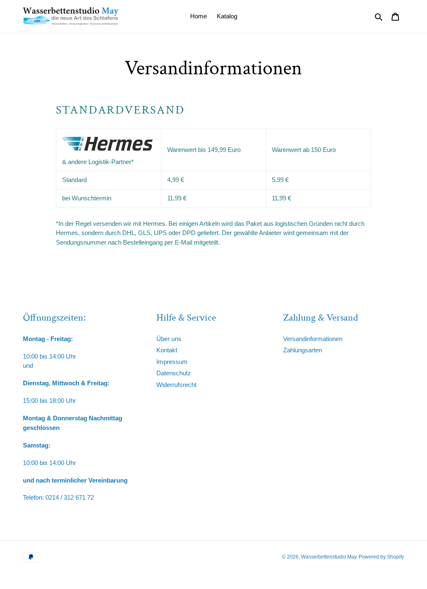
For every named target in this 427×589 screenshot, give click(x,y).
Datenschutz (173, 373)
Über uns (168, 338)
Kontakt (166, 350)
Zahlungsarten (302, 350)
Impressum (172, 361)
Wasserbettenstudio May (329, 557)
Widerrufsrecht (176, 384)
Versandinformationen (312, 338)
